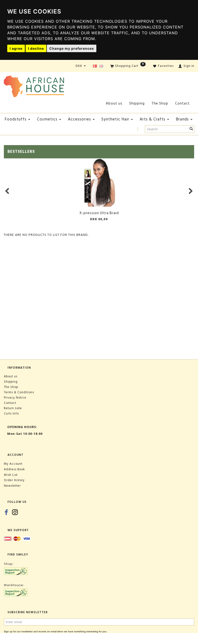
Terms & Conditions (19, 392)
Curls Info (11, 413)
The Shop (159, 103)
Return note (13, 408)
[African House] (34, 85)
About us (114, 103)
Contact (182, 103)
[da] (95, 66)
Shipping (137, 103)
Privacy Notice (15, 397)
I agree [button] (16, 48)
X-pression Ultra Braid (99, 213)
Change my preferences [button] (71, 48)
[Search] (191, 129)
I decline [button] (36, 48)
